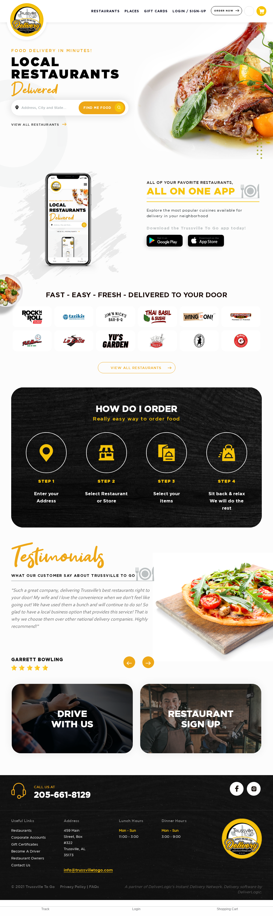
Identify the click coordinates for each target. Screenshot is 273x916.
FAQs (94, 887)
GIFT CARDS (156, 11)
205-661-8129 (62, 794)
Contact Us (20, 865)
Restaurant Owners (27, 858)
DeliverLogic (249, 892)
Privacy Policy (72, 887)
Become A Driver (25, 851)
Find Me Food (97, 107)
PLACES (132, 11)
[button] (129, 662)
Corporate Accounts (28, 837)
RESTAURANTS (105, 11)
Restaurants (21, 830)
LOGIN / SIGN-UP (189, 11)
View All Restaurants (36, 124)
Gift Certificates (24, 844)
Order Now (224, 10)
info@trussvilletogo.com (88, 870)
